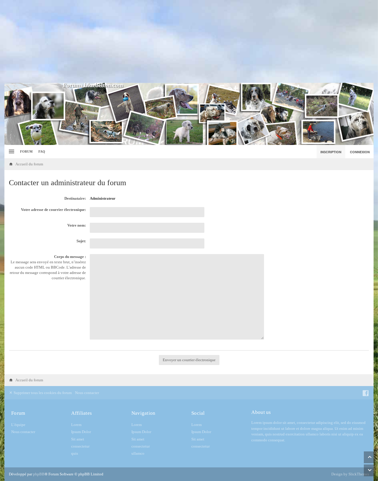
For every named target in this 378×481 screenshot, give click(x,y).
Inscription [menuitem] (330, 152)
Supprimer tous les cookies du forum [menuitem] (42, 392)
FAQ (41, 151)
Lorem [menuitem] (76, 424)
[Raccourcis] (10, 151)
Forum (26, 151)
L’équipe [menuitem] (18, 424)
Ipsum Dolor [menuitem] (81, 432)
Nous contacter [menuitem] (87, 392)
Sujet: (81, 241)
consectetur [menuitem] (80, 446)
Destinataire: (75, 198)
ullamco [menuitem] (137, 453)
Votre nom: (76, 225)
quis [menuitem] (74, 453)
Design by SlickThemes (350, 474)
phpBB (39, 474)
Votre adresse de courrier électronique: (53, 209)
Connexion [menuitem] (360, 152)
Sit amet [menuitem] (77, 439)
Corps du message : (70, 256)
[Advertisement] (189, 41)
